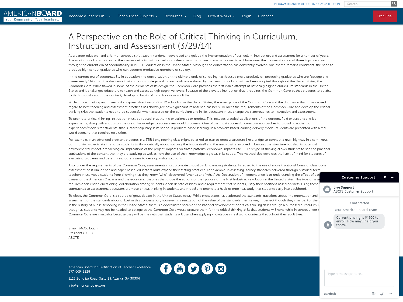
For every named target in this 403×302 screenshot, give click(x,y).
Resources (174, 16)
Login (336, 4)
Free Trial (385, 16)
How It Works (220, 16)
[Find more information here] (359, 235)
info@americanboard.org (292, 4)
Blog (197, 16)
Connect (265, 16)
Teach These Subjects (136, 16)
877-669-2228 (321, 4)
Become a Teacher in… (88, 16)
